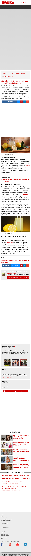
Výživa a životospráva (8, 76)
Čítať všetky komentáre (21, 391)
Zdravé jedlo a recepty (20, 73)
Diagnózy (3, 531)
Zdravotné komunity (5, 535)
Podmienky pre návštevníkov (6, 519)
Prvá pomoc (3, 532)
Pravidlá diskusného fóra (6, 520)
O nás (2, 516)
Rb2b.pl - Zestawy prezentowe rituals (11, 490)
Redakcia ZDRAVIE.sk (11, 273)
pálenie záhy (10, 242)
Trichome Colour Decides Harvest (10, 485)
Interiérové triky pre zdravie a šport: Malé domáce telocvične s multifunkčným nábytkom (21, 466)
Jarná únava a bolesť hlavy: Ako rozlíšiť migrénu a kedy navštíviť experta (21, 437)
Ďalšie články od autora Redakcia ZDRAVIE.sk (18, 277)
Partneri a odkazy (4, 523)
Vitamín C (25, 194)
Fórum (2, 538)
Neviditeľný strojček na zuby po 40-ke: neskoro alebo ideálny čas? (21, 444)
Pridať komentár (9, 391)
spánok (28, 165)
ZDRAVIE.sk (4, 73)
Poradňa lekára (4, 537)
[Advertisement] (15, 24)
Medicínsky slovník (4, 534)
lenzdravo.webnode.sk (7, 377)
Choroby (2, 529)
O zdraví (11, 73)
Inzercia (2, 522)
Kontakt (2, 524)
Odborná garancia (4, 517)
